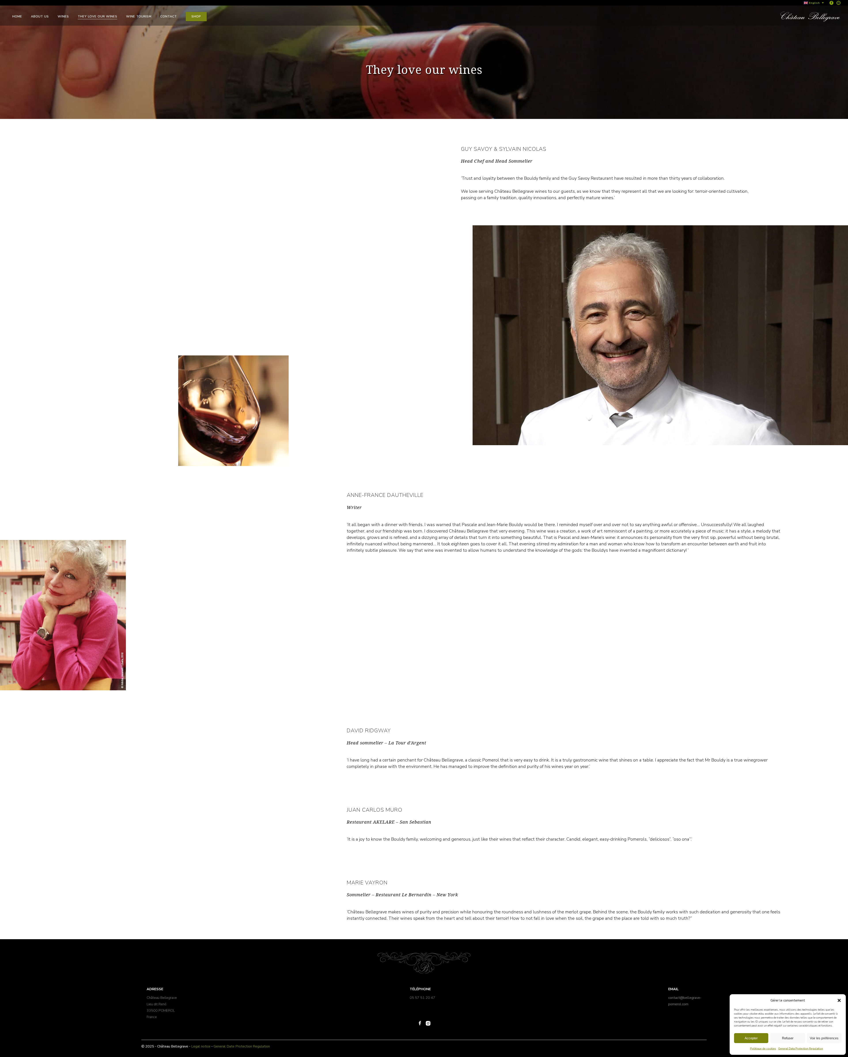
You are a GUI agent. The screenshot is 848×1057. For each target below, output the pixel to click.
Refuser (787, 1038)
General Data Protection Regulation (800, 1048)
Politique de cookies (763, 1048)
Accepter (751, 1038)
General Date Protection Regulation (242, 1046)
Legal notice (200, 1046)
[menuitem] (814, 3)
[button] (839, 1000)
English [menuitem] (814, 3)
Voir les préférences (824, 1038)
